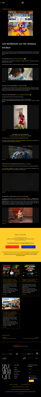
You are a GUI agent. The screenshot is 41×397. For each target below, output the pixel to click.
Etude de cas (16, 374)
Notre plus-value (17, 371)
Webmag (15, 376)
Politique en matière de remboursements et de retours (20, 386)
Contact (15, 378)
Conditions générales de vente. (26, 384)
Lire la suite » (5, 294)
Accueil (15, 367)
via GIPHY (4, 81)
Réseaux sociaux (6, 335)
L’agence (15, 369)
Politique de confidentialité (13, 384)
